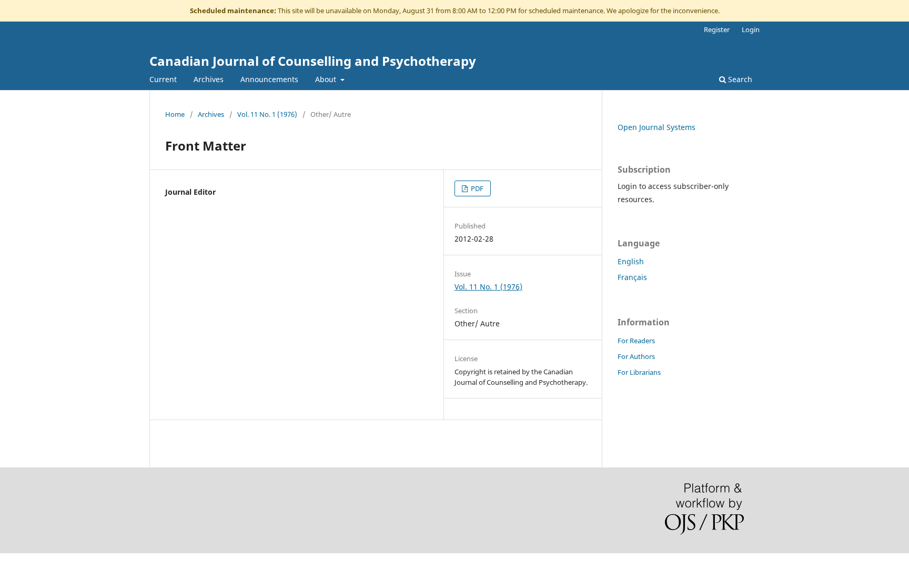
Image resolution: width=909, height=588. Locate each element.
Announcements (269, 79)
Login (751, 29)
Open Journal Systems (656, 127)
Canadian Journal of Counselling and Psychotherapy (312, 60)
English (631, 261)
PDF (476, 188)
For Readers (636, 340)
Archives (209, 79)
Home (175, 114)
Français (632, 277)
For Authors (636, 356)
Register (717, 29)
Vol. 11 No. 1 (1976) (267, 114)
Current (163, 79)
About (326, 79)
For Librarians (639, 372)
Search (739, 79)
